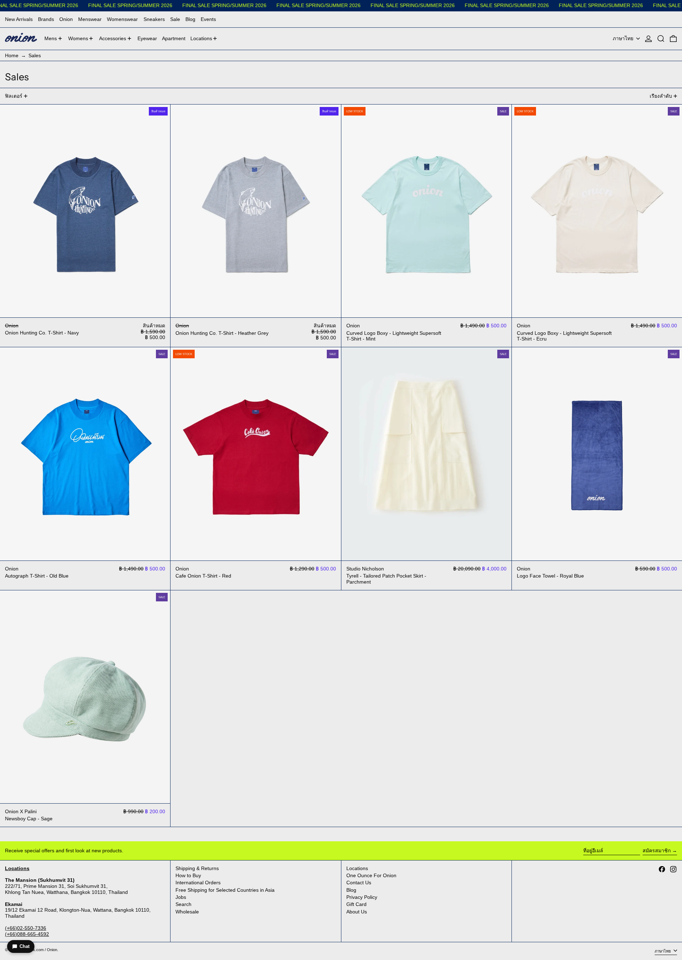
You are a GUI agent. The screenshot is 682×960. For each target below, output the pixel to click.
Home (11, 55)
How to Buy (188, 875)
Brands (46, 19)
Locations (357, 868)
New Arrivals (19, 19)
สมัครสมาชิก (657, 850)
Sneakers (154, 19)
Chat (24, 946)
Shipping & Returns (197, 868)
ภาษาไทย (624, 38)
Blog (190, 19)
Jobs (180, 897)
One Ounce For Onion (371, 875)
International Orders (198, 882)
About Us (356, 912)
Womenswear (122, 19)
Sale (175, 19)
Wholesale (187, 912)
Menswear (90, 19)
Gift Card (356, 904)
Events (208, 19)
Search (183, 904)
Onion (66, 19)
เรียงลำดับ (661, 96)
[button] (661, 39)
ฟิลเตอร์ (13, 96)
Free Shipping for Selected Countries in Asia (225, 890)
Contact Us (358, 882)
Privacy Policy (361, 897)
